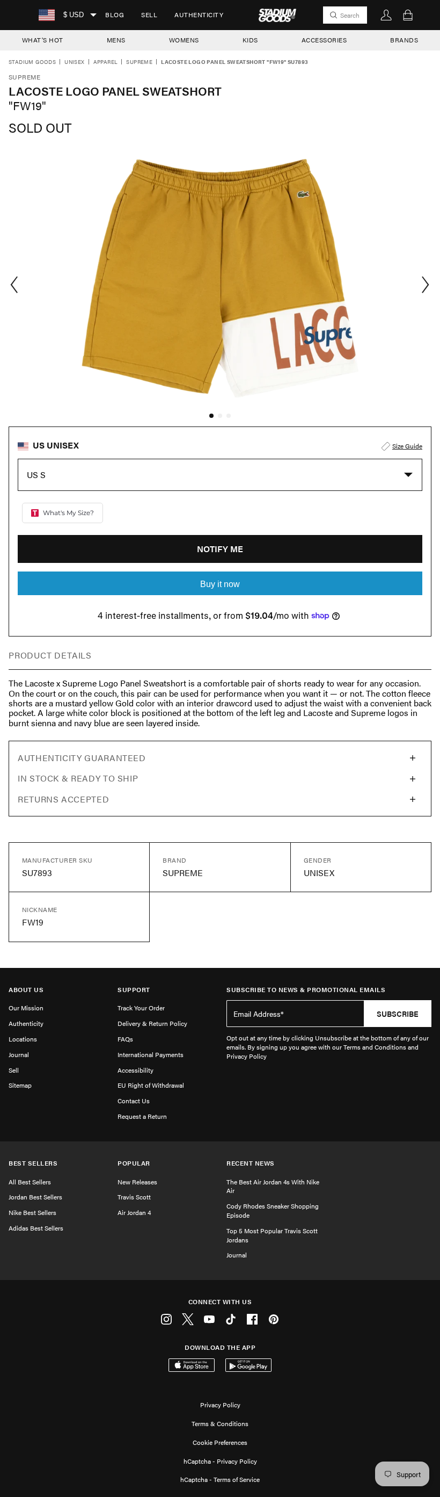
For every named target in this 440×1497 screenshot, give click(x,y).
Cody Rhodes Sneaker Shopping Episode (272, 1210)
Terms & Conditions (220, 1423)
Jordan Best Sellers (35, 1197)
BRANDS (404, 40)
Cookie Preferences (220, 1442)
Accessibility (135, 1070)
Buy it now (220, 584)
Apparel (105, 62)
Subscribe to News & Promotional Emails (305, 989)
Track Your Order (141, 1008)
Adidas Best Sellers (36, 1228)
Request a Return (142, 1116)
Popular (134, 1163)
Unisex (74, 62)
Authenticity (198, 14)
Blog (114, 14)
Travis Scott (134, 1197)
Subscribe (398, 1013)
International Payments (151, 1054)
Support (134, 989)
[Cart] (407, 15)
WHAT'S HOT (42, 40)
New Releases (137, 1182)
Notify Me (220, 549)
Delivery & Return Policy (152, 1023)
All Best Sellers (30, 1182)
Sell (149, 14)
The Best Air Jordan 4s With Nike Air (272, 1186)
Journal (19, 1054)
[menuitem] (115, 15)
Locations (23, 1039)
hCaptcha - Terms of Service (220, 1479)
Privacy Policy (220, 1404)
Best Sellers (33, 1163)
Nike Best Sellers (32, 1212)
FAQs (125, 1039)
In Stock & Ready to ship (78, 778)
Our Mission (26, 1008)
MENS (116, 40)
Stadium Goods (32, 62)
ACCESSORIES (324, 40)
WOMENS (184, 40)
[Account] (386, 15)
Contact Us (134, 1100)
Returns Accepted (63, 799)
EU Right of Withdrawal (151, 1085)
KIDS (250, 40)
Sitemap (20, 1085)
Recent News (250, 1163)
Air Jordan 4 (134, 1212)
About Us (26, 989)
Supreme (139, 62)
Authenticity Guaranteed (82, 757)
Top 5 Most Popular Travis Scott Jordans (272, 1235)
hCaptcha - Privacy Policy (220, 1461)
